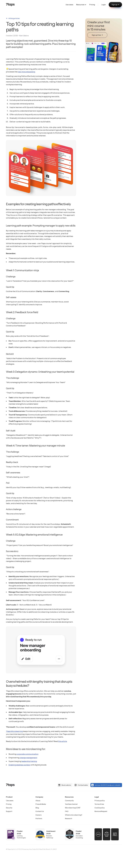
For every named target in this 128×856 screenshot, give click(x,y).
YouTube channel (71, 804)
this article (62, 741)
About (38, 801)
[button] (81, 4)
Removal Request (100, 811)
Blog (37, 808)
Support (9, 811)
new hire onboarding (26, 72)
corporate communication (27, 754)
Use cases (9, 801)
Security (9, 808)
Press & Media (41, 804)
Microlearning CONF (72, 808)
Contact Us (40, 811)
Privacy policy (99, 801)
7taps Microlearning (14, 731)
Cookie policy (99, 808)
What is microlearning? (73, 815)
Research (68, 818)
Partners (39, 818)
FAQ (66, 811)
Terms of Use (99, 804)
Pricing (8, 804)
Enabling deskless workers (19, 765)
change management (28, 758)
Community (69, 801)
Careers (39, 815)
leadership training (29, 761)
